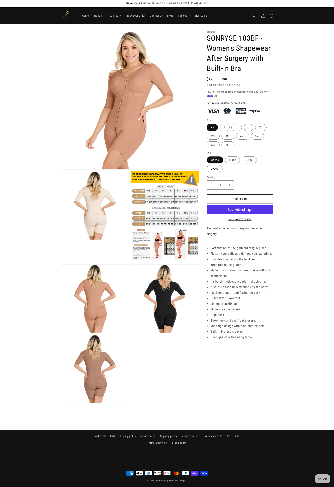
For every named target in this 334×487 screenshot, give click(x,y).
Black (232, 159)
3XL (228, 136)
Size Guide (233, 436)
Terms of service (190, 436)
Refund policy (148, 436)
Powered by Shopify (178, 480)
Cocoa (214, 168)
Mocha (215, 159)
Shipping (211, 84)
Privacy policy (128, 436)
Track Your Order (213, 436)
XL (260, 127)
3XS (213, 144)
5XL (257, 136)
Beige (249, 159)
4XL (242, 136)
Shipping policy (168, 436)
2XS (228, 144)
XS (212, 127)
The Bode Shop (161, 480)
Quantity (211, 177)
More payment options (239, 219)
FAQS (113, 436)
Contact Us (100, 436)
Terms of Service (157, 442)
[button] (99, 16)
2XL (213, 136)
